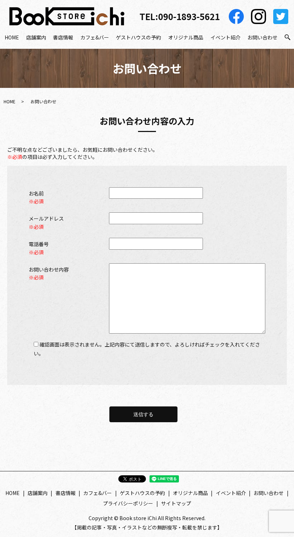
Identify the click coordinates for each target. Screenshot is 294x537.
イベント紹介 (225, 37)
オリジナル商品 (185, 37)
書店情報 (63, 37)
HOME (12, 37)
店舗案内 (36, 37)
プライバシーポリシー (128, 503)
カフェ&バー (94, 37)
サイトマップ (176, 503)
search (287, 37)
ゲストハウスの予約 (138, 37)
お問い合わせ (262, 37)
